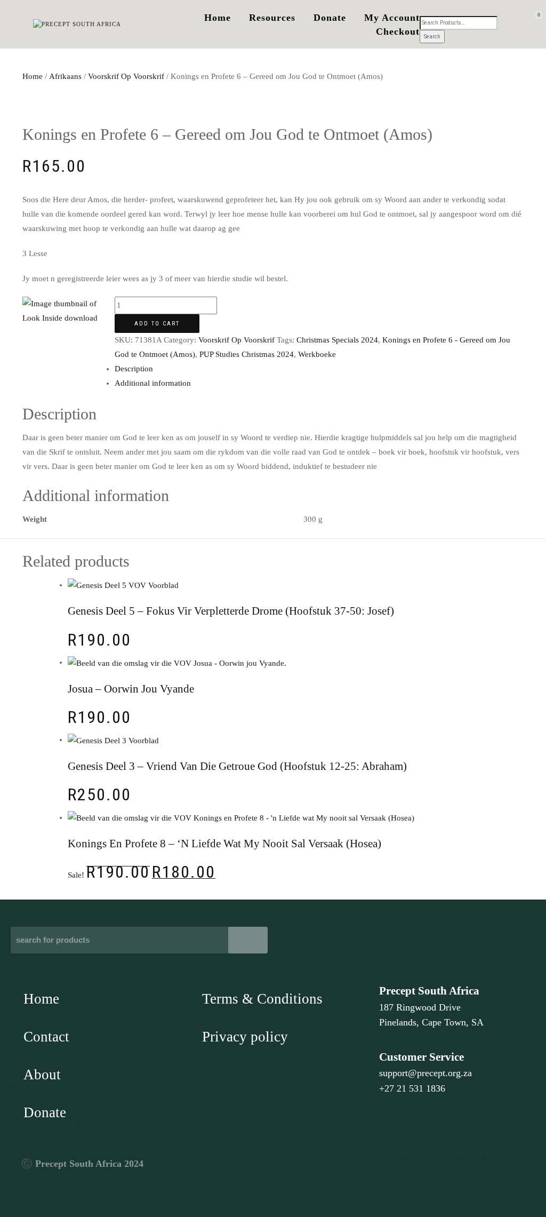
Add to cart (157, 323)
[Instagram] (471, 1172)
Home (217, 17)
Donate (330, 17)
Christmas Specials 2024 (337, 340)
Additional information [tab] (153, 383)
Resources (272, 17)
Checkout (398, 31)
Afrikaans (65, 76)
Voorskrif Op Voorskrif (126, 76)
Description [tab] (134, 368)
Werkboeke (317, 354)
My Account (392, 17)
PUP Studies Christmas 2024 (246, 354)
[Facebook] (391, 1172)
